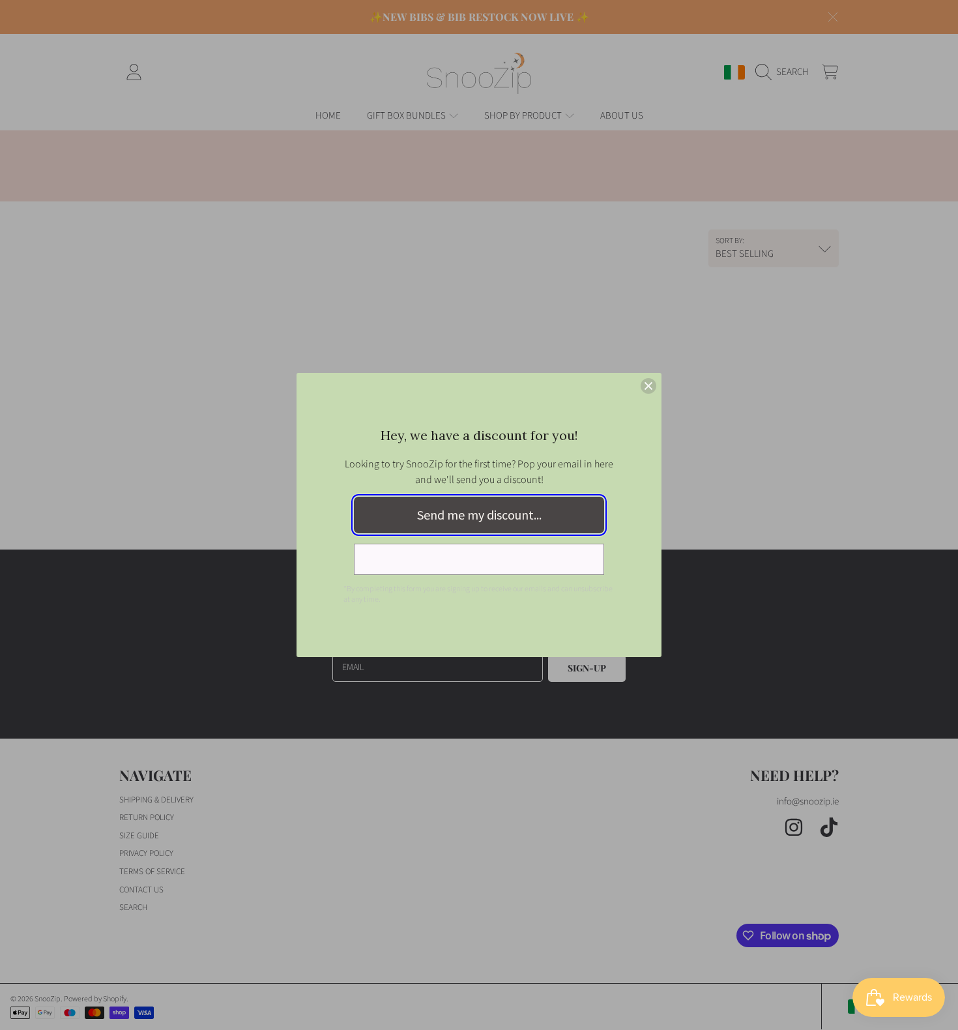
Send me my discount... (479, 515)
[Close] (648, 386)
